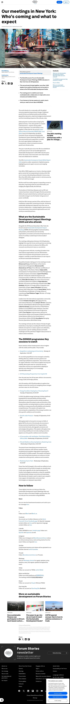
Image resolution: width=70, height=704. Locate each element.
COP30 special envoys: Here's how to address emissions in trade (54, 618)
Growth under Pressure (26, 415)
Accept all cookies (58, 693)
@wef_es (34, 513)
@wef (27, 513)
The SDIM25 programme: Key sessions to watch (60, 80)
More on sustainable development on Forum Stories (59, 86)
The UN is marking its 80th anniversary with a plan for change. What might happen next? (55, 138)
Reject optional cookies (58, 696)
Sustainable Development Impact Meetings (31, 73)
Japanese (29, 532)
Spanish (21, 532)
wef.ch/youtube (33, 549)
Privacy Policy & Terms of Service (35, 695)
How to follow (56, 82)
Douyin (33, 583)
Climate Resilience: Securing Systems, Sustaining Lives (35, 442)
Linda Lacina (5, 75)
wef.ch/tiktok (39, 570)
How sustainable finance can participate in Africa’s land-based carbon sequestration (15, 619)
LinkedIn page (36, 530)
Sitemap (35, 698)
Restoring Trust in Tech (26, 461)
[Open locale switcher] (2, 700)
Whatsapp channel (29, 560)
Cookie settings (58, 700)
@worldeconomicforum (40, 538)
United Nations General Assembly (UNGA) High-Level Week (32, 131)
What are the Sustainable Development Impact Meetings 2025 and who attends (59, 75)
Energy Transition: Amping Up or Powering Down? (34, 391)
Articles (49, 131)
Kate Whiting (5, 70)
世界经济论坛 (40, 575)
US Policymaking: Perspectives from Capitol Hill (33, 374)
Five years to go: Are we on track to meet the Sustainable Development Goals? (34, 618)
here (27, 504)
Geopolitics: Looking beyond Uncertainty (31, 351)
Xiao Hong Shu (35, 588)
